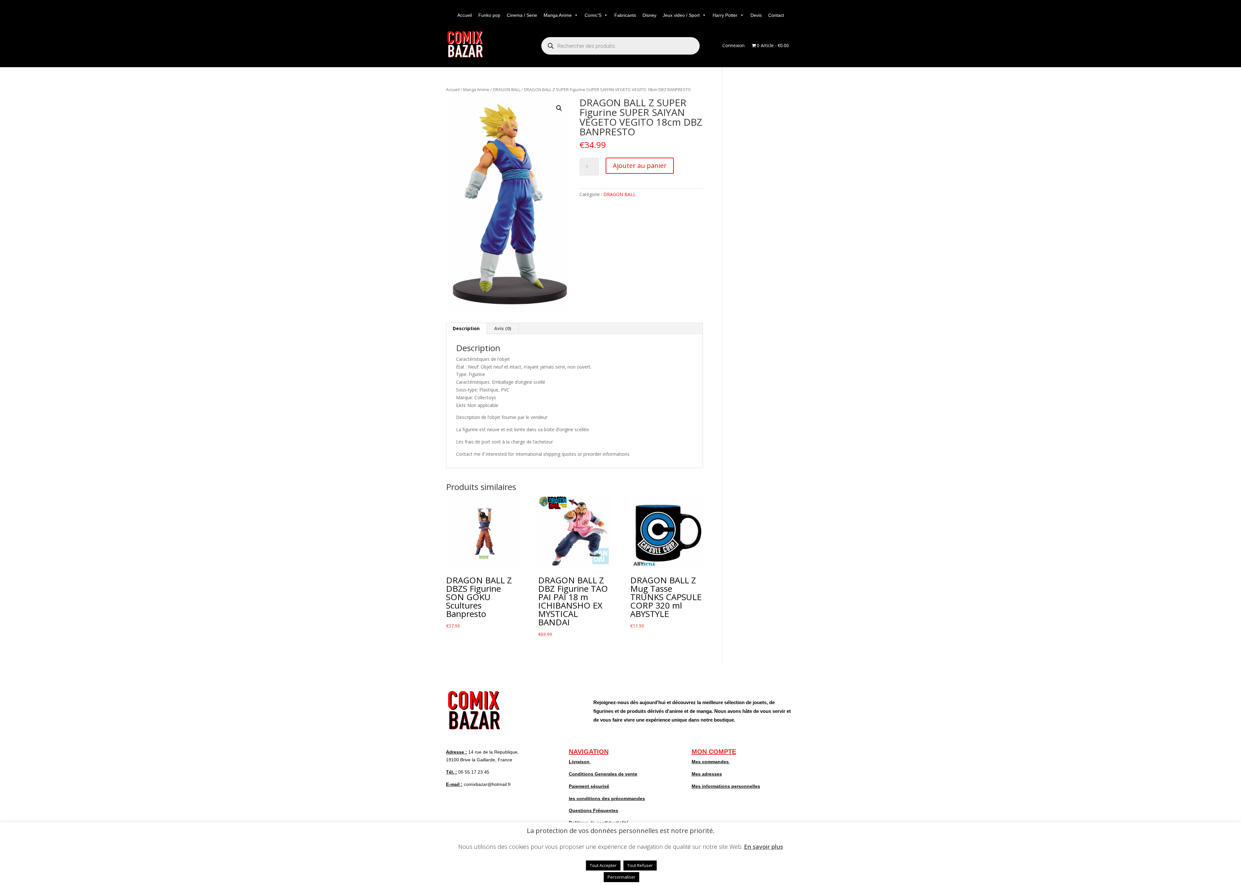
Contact (776, 15)
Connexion (733, 45)
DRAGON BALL (506, 89)
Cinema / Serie (522, 15)
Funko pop (489, 15)
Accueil (464, 15)
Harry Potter (725, 15)
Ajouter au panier (640, 165)
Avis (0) (502, 328)
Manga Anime (558, 15)
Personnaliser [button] (621, 877)
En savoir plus (763, 846)
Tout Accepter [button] (603, 865)
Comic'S (593, 15)
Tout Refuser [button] (640, 865)
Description (466, 328)
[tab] (466, 328)
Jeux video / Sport (681, 15)
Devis (756, 15)
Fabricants (625, 15)
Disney (649, 15)
